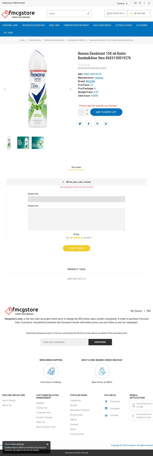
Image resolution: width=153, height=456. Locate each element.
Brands (73, 405)
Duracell (74, 424)
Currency (120, 4)
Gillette (73, 419)
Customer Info (43, 412)
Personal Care (77, 434)
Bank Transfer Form (46, 427)
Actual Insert (76, 414)
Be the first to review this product (92, 68)
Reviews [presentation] (77, 167)
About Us (6, 405)
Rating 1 (71, 237)
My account (140, 13)
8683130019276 (75, 278)
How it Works (8, 400)
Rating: (76, 234)
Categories (75, 400)
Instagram (115, 408)
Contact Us (41, 407)
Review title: (33, 193)
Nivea (73, 429)
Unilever (99, 77)
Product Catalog (44, 417)
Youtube (114, 415)
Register (40, 403)
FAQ (148, 310)
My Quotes (136, 310)
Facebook (115, 401)
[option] (9, 142)
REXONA (90, 81)
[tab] (77, 167)
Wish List (40, 422)
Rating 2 (74, 237)
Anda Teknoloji (82, 453)
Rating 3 (76, 237)
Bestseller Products (79, 410)
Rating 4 (79, 237)
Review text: (33, 205)
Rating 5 (81, 237)
